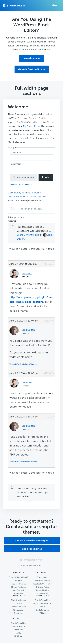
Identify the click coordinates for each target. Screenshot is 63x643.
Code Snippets (42, 610)
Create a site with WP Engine (31, 540)
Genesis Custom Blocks (31, 69)
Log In (46, 177)
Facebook (18, 629)
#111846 (49, 320)
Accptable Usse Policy (42, 584)
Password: (16, 163)
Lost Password (26, 185)
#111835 (49, 263)
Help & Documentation (42, 603)
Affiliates (42, 613)
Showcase (18, 593)
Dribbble (18, 636)
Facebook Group (18, 607)
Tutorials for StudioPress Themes (23, 364)
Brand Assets (42, 577)
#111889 (49, 373)
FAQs (42, 607)
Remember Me (25, 177)
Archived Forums (17, 196)
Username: (16, 152)
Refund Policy (42, 590)
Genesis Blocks (31, 58)
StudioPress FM (18, 626)
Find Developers (18, 600)
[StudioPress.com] (14, 5)
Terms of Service (42, 580)
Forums (36, 192)
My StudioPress (31, 126)
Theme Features (18, 587)
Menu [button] (55, 5)
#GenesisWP (18, 610)
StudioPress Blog (42, 600)
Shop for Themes (32, 548)
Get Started (18, 590)
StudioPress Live (18, 623)
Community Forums (19, 192)
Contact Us (42, 593)
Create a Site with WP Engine (18, 579)
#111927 (49, 416)
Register (14, 185)
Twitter (18, 633)
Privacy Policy (42, 587)
